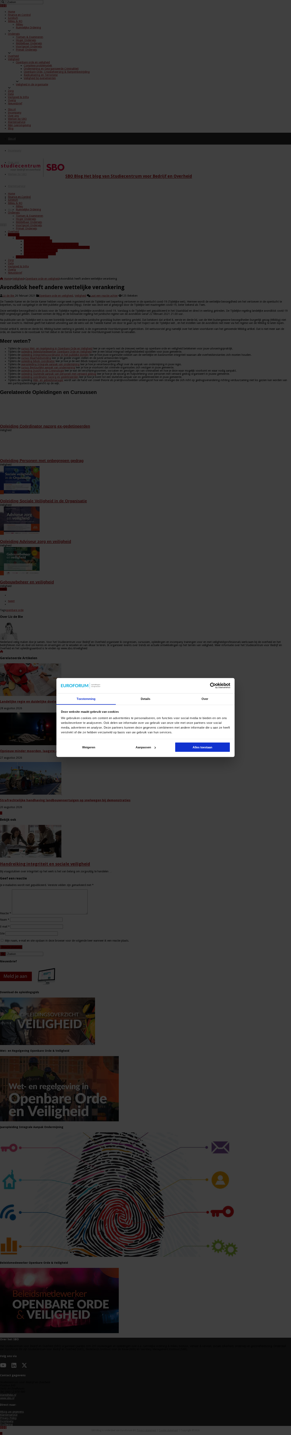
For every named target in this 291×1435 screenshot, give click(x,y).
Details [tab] (145, 698)
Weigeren (88, 747)
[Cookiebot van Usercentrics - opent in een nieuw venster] (213, 686)
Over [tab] (205, 698)
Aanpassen (143, 747)
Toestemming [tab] (86, 698)
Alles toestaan (202, 747)
